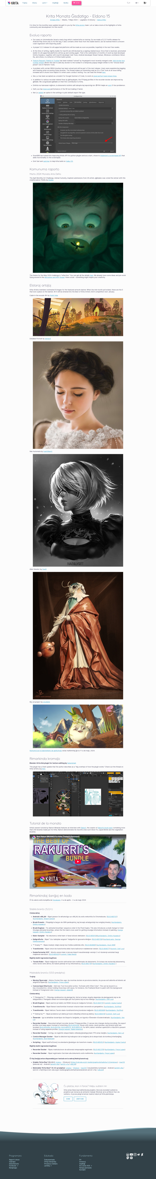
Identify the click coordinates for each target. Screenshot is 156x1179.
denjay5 (48, 339)
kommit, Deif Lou (117, 949)
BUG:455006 (45, 1027)
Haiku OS (69, 161)
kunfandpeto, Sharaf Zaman (43, 919)
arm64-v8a (55, 1064)
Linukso (58, 1062)
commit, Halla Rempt (68, 954)
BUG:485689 (100, 1010)
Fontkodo (13, 1166)
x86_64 (73, 1064)
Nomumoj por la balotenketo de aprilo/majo (46, 751)
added (40, 93)
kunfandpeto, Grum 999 (106, 945)
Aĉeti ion (80, 1099)
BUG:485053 (98, 1042)
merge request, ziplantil (63, 990)
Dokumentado (49, 1160)
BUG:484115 (98, 1003)
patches (46, 161)
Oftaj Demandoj (50, 1162)
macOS (122, 1062)
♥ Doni (76, 3)
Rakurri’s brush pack (105, 828)
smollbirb (46, 702)
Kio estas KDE (85, 1166)
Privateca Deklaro (51, 1164)
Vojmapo (12, 1162)
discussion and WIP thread (54, 277)
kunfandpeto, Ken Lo (115, 1033)
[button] (128, 3)
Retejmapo (13, 1168)
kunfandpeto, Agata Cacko (115, 1042)
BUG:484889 (90, 945)
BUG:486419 (100, 1014)
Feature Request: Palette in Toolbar (46, 61)
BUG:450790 (55, 1027)
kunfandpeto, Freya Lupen (58, 982)
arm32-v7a (65, 1064)
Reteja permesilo (85, 1168)
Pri (80, 1160)
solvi (109, 85)
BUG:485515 (66, 1027)
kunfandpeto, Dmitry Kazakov (108, 936)
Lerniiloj (47, 1166)
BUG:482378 (99, 1049)
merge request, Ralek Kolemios (70, 1029)
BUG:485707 (112, 917)
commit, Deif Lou (112, 1014)
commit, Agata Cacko (113, 1003)
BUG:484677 (104, 949)
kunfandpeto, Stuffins (112, 1007)
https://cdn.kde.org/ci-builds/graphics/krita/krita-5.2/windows (94, 1062)
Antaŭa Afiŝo (55, 20)
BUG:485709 (97, 939)
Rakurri (83, 828)
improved (46, 89)
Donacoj (82, 1162)
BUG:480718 (86, 964)
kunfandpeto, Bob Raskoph (43, 1039)
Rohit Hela (54, 295)
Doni (68, 1099)
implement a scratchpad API (110, 156)
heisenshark (71, 763)
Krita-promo (80, 25)
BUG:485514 (77, 1027)
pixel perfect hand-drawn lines (105, 76)
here (103, 72)
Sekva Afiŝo (101, 20)
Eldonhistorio (14, 1164)
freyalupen (56, 900)
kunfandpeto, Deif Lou (104, 999)
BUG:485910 (91, 936)
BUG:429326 (74, 1025)
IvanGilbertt (47, 451)
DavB (44, 569)
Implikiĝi (82, 1164)
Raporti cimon (14, 1160)
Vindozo (76, 1068)
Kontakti (82, 1170)
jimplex (51, 180)
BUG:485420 (54, 954)
